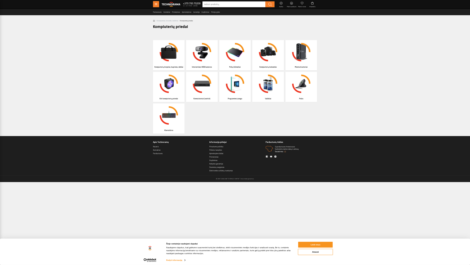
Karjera (156, 147)
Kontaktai (167, 12)
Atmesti (315, 252)
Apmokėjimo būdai (216, 153)
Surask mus (279, 151)
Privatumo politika (216, 147)
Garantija (196, 12)
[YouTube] (271, 156)
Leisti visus (315, 245)
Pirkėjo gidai (215, 12)
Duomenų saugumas (216, 167)
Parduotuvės (157, 12)
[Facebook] (267, 156)
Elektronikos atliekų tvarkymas (221, 171)
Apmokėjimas (186, 12)
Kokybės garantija (216, 164)
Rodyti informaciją (174, 260)
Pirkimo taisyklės (215, 150)
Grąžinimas (205, 12)
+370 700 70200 (191, 3)
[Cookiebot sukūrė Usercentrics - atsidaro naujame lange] (150, 260)
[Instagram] (275, 156)
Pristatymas (176, 12)
